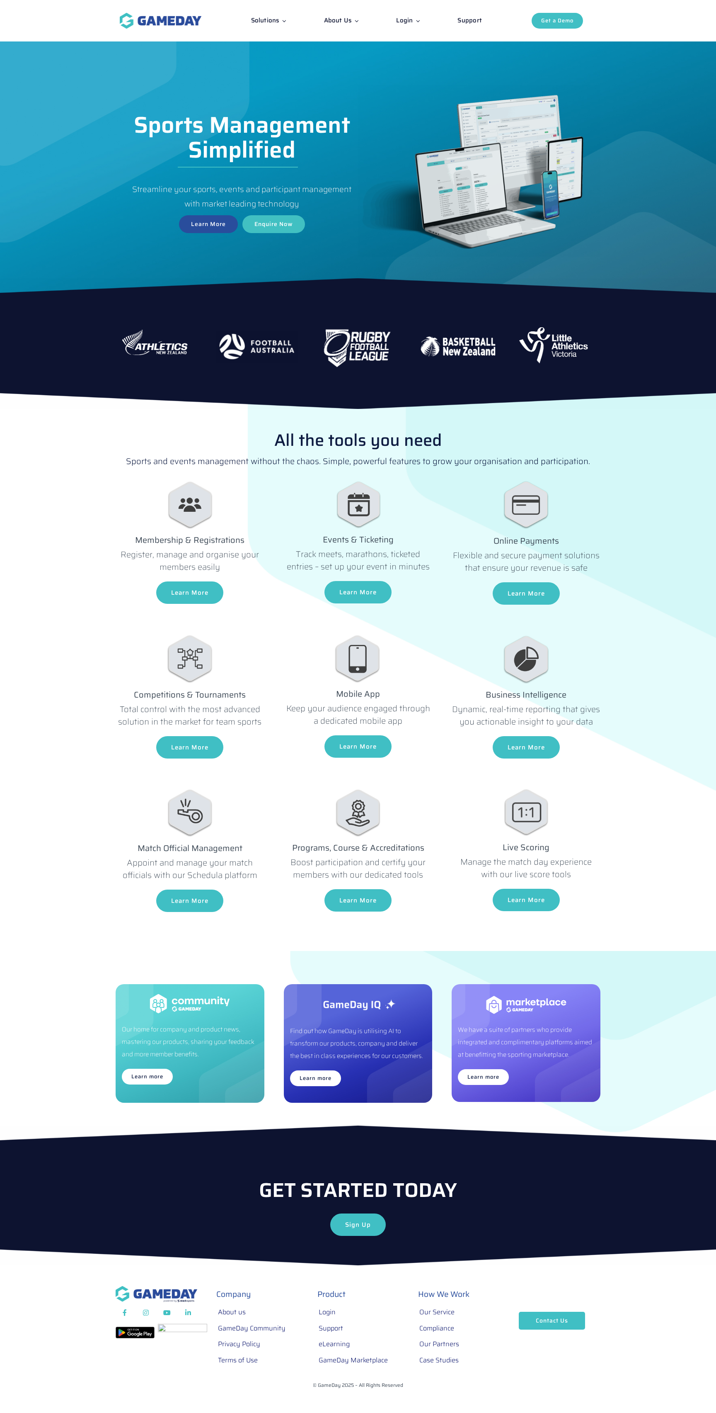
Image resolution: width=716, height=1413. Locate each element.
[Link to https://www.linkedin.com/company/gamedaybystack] (188, 1313)
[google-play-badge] (135, 1331)
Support (331, 1328)
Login (327, 1312)
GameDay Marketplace (353, 1360)
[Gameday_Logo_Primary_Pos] (160, 17)
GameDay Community (251, 1328)
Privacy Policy (239, 1344)
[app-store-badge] (182, 1328)
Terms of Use (238, 1360)
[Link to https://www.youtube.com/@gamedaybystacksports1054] (167, 1313)
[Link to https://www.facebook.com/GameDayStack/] (124, 1313)
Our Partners (439, 1344)
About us (232, 1312)
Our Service (437, 1312)
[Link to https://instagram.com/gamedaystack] (145, 1313)
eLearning (334, 1344)
